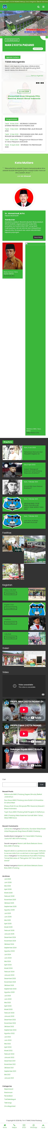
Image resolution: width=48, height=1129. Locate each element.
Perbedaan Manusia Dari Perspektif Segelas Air (33, 453)
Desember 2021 (9, 1061)
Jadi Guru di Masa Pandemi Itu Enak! (31, 522)
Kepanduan (8, 1089)
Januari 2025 (9, 934)
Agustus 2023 (9, 992)
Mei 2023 (7, 1002)
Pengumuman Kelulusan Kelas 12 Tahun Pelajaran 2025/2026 (24, 141)
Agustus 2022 (9, 1033)
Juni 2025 (8, 917)
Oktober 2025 (9, 903)
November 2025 (10, 900)
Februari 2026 (9, 896)
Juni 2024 (8, 958)
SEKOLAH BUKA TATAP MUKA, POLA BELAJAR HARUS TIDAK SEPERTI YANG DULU (34, 506)
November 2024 (10, 941)
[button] (36, 83)
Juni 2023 (7, 999)
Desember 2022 (10, 1020)
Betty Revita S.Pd (10, 433)
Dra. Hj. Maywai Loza (34, 274)
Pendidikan (8, 1096)
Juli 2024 (7, 954)
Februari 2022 (9, 1054)
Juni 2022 (7, 1040)
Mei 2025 (7, 920)
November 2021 (10, 1064)
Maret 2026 (8, 893)
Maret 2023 (8, 1009)
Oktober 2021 (9, 1068)
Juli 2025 (7, 913)
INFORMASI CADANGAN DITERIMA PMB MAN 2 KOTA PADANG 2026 (21, 125)
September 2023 (10, 989)
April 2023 (7, 1006)
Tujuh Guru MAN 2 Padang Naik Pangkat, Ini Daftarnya (24, 97)
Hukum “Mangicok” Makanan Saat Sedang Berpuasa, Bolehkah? (33, 471)
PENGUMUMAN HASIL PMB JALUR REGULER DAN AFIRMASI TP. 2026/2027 (24, 135)
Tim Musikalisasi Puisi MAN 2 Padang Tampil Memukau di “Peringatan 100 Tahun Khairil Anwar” (24, 858)
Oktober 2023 (9, 985)
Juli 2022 (7, 1037)
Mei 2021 (7, 1074)
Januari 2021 (9, 1078)
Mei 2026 (7, 886)
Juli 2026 (7, 879)
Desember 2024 (10, 937)
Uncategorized (9, 1106)
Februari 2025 (9, 930)
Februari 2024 (9, 972)
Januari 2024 (9, 975)
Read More (38, 237)
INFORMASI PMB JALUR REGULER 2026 (23, 130)
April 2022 (7, 1047)
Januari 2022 (9, 1057)
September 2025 (10, 906)
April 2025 (8, 924)
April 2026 (8, 889)
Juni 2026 (8, 882)
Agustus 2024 (9, 951)
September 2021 (10, 1071)
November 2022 (10, 1023)
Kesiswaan (8, 1092)
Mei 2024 (7, 961)
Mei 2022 (7, 1044)
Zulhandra (8, 829)
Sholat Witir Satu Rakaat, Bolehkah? (33, 487)
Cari (4, 779)
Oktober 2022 (9, 1026)
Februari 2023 (9, 1013)
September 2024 (10, 948)
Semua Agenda (37, 76)
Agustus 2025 (9, 910)
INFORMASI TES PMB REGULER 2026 (23, 146)
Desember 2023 (10, 978)
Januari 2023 (9, 1016)
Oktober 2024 (9, 944)
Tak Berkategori (10, 1099)
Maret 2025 (8, 927)
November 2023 (10, 982)
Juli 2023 (7, 996)
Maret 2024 (8, 968)
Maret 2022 (8, 1050)
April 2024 (8, 965)
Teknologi (8, 1103)
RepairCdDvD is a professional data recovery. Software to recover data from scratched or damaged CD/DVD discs (24, 853)
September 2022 (10, 1030)
